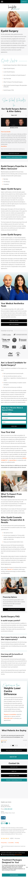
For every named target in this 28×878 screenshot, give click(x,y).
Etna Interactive (18, 854)
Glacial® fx (10, 569)
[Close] (27, 867)
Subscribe (14, 426)
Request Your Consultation (14, 157)
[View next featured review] (11, 745)
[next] (25, 745)
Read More (4, 146)
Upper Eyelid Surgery (9, 68)
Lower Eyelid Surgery (9, 72)
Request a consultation (10, 714)
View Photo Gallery (14, 153)
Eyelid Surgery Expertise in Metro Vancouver (15, 65)
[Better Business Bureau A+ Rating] (14, 818)
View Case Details (5, 131)
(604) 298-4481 (14, 767)
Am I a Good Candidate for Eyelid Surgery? (15, 75)
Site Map (17, 842)
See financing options (14, 609)
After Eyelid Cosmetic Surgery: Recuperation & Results (15, 86)
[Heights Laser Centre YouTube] (7, 823)
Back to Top (13, 756)
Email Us (14, 771)
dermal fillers (12, 460)
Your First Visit (7, 78)
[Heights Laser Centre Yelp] (9, 823)
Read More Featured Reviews (14, 750)
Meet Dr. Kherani (14, 324)
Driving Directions (14, 775)
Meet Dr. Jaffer (14, 320)
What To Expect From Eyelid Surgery (13, 82)
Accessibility (11, 842)
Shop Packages (14, 875)
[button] (26, 116)
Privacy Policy (4, 842)
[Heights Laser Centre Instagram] (2, 823)
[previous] (2, 745)
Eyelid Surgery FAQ (9, 90)
